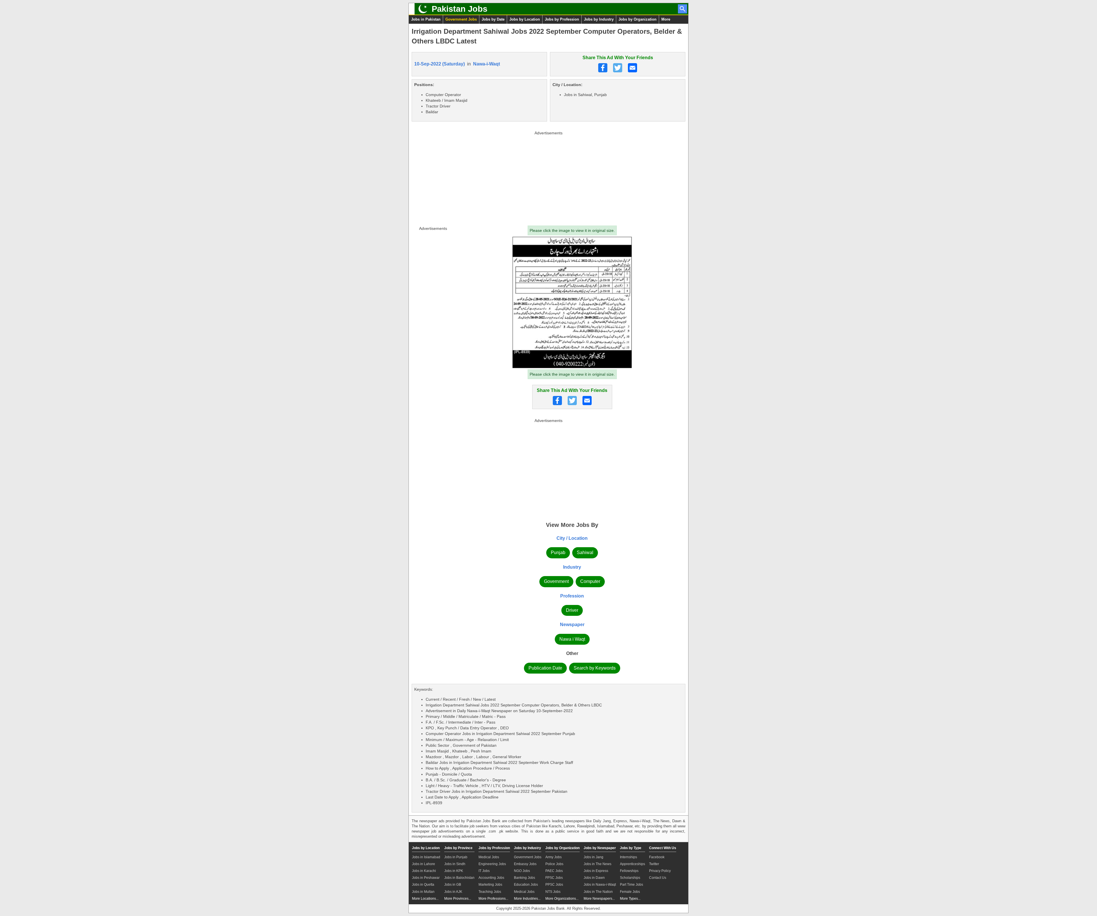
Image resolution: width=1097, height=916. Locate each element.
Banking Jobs (524, 878)
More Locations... (425, 899)
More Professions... (493, 899)
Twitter (654, 864)
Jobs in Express (596, 871)
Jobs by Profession (562, 19)
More (665, 19)
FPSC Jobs (554, 878)
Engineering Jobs (492, 864)
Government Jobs (461, 19)
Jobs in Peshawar (426, 878)
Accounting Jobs (491, 878)
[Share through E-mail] (632, 67)
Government (556, 581)
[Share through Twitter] (617, 67)
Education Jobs (526, 885)
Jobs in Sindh (454, 864)
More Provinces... (457, 899)
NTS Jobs (552, 892)
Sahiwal (585, 552)
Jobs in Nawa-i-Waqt (600, 885)
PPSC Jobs (554, 885)
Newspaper (572, 624)
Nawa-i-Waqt (486, 63)
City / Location (572, 538)
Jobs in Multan (423, 892)
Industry (572, 567)
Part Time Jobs (631, 885)
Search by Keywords (595, 668)
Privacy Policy (660, 871)
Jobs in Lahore (423, 864)
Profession (572, 596)
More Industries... (527, 899)
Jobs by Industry (599, 19)
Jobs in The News (597, 864)
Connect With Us (662, 848)
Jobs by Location (524, 19)
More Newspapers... (599, 899)
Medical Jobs (489, 857)
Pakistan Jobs (459, 8)
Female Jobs (630, 892)
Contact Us (657, 878)
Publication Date (545, 668)
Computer (590, 581)
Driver (572, 610)
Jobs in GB (452, 885)
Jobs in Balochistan (459, 878)
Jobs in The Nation (598, 892)
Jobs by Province (458, 848)
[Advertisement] (548, 177)
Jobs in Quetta (423, 885)
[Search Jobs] (682, 8)
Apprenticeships (632, 864)
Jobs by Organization (637, 19)
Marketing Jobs (490, 885)
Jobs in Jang (593, 857)
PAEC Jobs (554, 871)
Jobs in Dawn (594, 878)
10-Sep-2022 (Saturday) (439, 63)
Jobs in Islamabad (426, 857)
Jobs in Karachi (424, 871)
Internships (628, 857)
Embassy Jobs (525, 864)
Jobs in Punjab (455, 857)
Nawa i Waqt (572, 639)
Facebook (656, 857)
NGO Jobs (522, 871)
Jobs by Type (630, 848)
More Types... (630, 899)
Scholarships (630, 878)
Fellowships (629, 871)
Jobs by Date (493, 19)
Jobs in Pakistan (426, 19)
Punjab (558, 552)
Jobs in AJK (453, 892)
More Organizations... (561, 899)
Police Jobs (554, 864)
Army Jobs (553, 857)
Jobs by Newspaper (600, 848)
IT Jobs (484, 871)
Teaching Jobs (490, 892)
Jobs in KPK (453, 871)
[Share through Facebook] (602, 67)
